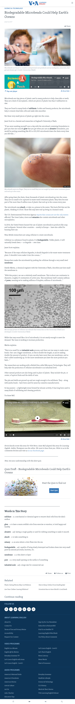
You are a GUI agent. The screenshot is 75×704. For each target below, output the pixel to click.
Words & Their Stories (45, 689)
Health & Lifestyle (44, 678)
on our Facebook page (36, 451)
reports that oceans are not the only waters (52, 215)
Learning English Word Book (47, 633)
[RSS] (24, 609)
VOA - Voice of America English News (45, 80)
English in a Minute (10, 648)
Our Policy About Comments (47, 637)
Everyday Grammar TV (12, 656)
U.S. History (42, 685)
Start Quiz (54, 490)
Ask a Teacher (9, 693)
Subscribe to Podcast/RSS (47, 626)
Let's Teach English (44, 652)
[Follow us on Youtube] (15, 609)
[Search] (62, 701)
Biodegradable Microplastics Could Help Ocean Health (27, 403)
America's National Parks (12, 674)
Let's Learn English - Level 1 (13, 663)
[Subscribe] (33, 609)
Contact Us (8, 626)
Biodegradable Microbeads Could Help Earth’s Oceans (52, 78)
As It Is (6, 689)
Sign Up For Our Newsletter (47, 622)
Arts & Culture (9, 685)
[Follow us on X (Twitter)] (11, 609)
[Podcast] (29, 609)
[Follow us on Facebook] (6, 609)
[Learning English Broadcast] (46, 701)
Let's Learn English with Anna (14, 659)
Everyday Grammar (44, 674)
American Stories (10, 682)
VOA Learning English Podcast (48, 693)
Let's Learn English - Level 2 (47, 648)
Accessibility (8, 633)
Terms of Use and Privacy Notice (15, 629)
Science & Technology (13, 8)
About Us (7, 622)
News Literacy (43, 656)
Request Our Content (11, 637)
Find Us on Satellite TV (45, 629)
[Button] (67, 26)
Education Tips (9, 697)
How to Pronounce (44, 663)
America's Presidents (11, 678)
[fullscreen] (69, 435)
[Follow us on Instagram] (20, 609)
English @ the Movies (11, 652)
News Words (42, 659)
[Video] (29, 701)
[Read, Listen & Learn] (13, 701)
